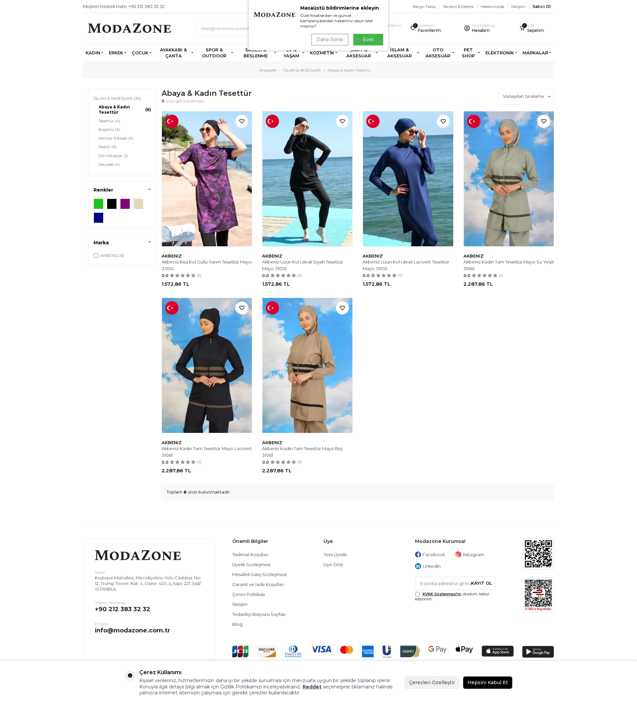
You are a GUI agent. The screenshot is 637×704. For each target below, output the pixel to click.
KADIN (93, 52)
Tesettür (109, 120)
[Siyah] (112, 204)
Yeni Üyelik (335, 554)
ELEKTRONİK (499, 52)
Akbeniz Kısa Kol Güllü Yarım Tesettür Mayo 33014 (207, 265)
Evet (368, 39)
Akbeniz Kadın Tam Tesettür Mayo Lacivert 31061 (207, 452)
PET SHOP (468, 52)
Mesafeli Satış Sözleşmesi (259, 574)
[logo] (129, 28)
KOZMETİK (322, 52)
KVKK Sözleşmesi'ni (442, 594)
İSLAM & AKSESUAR (399, 52)
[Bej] (138, 204)
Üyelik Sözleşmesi (251, 564)
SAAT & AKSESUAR (358, 52)
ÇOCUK (140, 52)
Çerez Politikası (248, 594)
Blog (237, 624)
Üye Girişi (333, 564)
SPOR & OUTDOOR (214, 52)
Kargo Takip (424, 6)
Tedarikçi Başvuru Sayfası (258, 614)
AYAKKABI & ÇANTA (173, 52)
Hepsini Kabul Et (487, 682)
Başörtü (109, 129)
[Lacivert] (99, 217)
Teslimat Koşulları (250, 554)
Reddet (312, 687)
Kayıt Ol (481, 583)
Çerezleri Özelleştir (432, 682)
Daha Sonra (330, 39)
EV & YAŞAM (291, 52)
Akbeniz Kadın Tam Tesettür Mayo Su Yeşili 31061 (508, 265)
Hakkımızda (492, 6)
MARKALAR (535, 52)
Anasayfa (267, 70)
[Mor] (125, 204)
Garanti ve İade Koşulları (258, 584)
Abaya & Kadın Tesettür (125, 109)
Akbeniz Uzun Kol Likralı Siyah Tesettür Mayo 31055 (302, 265)
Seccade (109, 164)
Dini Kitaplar (113, 155)
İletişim (518, 6)
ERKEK (116, 52)
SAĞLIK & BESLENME (256, 52)
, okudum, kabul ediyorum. (452, 596)
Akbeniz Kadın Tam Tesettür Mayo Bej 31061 (302, 452)
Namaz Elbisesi (116, 138)
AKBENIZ (172, 256)
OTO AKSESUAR (438, 52)
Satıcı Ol (541, 6)
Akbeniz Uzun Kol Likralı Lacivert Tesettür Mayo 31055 (406, 265)
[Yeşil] (99, 204)
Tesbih (107, 146)
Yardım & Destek (458, 6)
